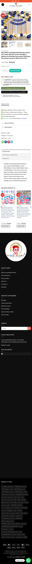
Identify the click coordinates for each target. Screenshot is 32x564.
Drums (3, 510)
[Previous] (1, 210)
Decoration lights (15, 507)
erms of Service (6, 275)
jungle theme (19, 515)
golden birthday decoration (8, 513)
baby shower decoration (7, 499)
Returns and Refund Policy (8, 272)
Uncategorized (4, 50)
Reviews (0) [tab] (6, 158)
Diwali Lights (24, 507)
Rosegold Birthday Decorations (9, 534)
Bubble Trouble (5, 345)
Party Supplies (5, 309)
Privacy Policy (5, 278)
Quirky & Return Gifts (7, 312)
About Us (4, 281)
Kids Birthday (19, 518)
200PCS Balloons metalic (21, 491)
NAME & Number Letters (8, 521)
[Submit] (28, 8)
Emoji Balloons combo (11, 510)
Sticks (23, 534)
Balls (15, 499)
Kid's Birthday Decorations (8, 518)
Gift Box (20, 510)
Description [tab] (6, 151)
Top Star (4, 537)
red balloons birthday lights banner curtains (12, 531)
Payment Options (21, 552)
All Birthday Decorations (22, 494)
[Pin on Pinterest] (8, 141)
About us (8, 551)
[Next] (30, 45)
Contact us (4, 284)
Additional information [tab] (10, 155)
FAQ (13, 551)
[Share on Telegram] (11, 141)
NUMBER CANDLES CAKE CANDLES (11, 523)
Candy (26, 502)
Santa (19, 534)
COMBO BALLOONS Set (16, 505)
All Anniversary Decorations (8, 494)
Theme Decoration (6, 303)
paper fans (23, 523)
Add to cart (15, 70)
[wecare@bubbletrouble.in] (13, 1)
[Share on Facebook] (5, 141)
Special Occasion (6, 306)
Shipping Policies (11, 552)
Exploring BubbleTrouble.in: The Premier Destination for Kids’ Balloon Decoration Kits (14, 341)
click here (23, 118)
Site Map (3, 287)
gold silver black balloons (21, 513)
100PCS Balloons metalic (8, 491)
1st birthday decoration (7, 486)
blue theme (20, 502)
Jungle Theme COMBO (21, 537)
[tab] (5, 104)
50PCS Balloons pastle (19, 489)
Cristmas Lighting (6, 507)
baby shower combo (19, 497)
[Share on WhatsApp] (2, 141)
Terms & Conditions (20, 551)
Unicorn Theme (10, 537)
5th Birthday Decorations (20, 486)
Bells (19, 499)
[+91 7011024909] (19, 1)
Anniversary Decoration (7, 497)
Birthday (3, 300)
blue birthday (14, 502)
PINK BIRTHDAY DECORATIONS (10, 526)
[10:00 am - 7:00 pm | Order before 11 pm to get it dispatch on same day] (16, 1)
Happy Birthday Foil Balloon (8, 515)
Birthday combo (7, 138)
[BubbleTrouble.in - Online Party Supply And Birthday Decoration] (16, 4)
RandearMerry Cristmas (7, 529)
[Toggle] (2, 123)
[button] (2, 4)
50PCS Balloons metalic (7, 489)
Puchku (20, 526)
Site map (20, 554)
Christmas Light (5, 505)
